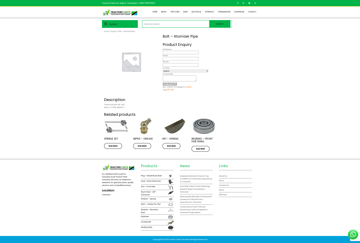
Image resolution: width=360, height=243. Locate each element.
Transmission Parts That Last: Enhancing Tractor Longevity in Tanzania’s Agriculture (194, 209)
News (221, 190)
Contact (252, 12)
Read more (113, 146)
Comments (168, 74)
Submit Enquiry (169, 83)
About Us (223, 176)
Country (166, 68)
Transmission (224, 12)
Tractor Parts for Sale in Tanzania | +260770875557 (128, 3)
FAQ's (221, 180)
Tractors (175, 12)
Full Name (167, 49)
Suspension (239, 12)
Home (155, 12)
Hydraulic (209, 12)
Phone (166, 61)
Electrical (196, 12)
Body (185, 12)
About (164, 12)
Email (165, 55)
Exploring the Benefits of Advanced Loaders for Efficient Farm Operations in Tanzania (196, 199)
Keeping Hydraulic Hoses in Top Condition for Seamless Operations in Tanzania (196, 179)
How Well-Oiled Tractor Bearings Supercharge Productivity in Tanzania (195, 189)
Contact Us (224, 185)
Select (113, 24)
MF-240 (170, 89)
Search (219, 24)
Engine (114, 31)
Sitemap (223, 194)
